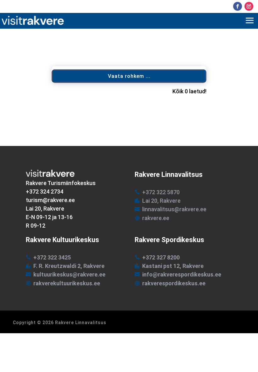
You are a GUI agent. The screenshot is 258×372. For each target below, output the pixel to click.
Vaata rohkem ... (129, 76)
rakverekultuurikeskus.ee (66, 283)
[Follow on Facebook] (237, 6)
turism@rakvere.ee (50, 200)
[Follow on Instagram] (248, 6)
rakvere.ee (155, 218)
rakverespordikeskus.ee (173, 283)
